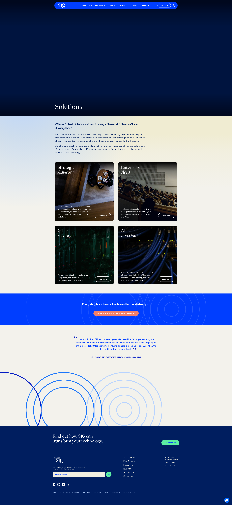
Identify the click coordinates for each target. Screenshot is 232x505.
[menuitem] (87, 5)
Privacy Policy (58, 492)
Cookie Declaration (74, 492)
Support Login (170, 466)
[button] (226, 500)
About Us (128, 472)
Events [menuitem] (136, 5)
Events (127, 469)
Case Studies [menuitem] (124, 5)
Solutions (129, 458)
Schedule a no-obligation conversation (116, 313)
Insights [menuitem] (112, 5)
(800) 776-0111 (170, 462)
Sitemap (86, 492)
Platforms (129, 461)
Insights (128, 465)
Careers (128, 476)
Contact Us (164, 5)
